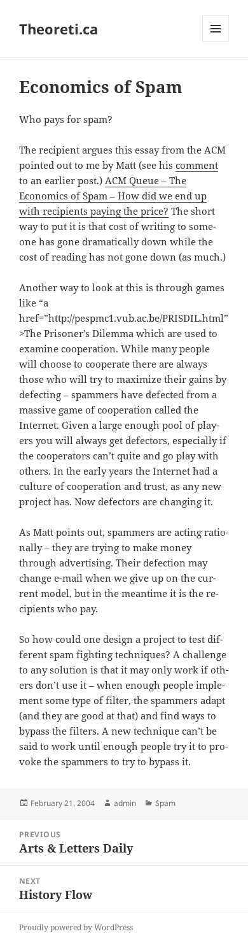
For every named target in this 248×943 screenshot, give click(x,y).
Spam (165, 803)
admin (125, 803)
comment (197, 165)
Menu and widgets (216, 41)
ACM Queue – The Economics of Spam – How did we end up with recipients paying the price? (113, 195)
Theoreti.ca (58, 28)
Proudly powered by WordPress (76, 927)
